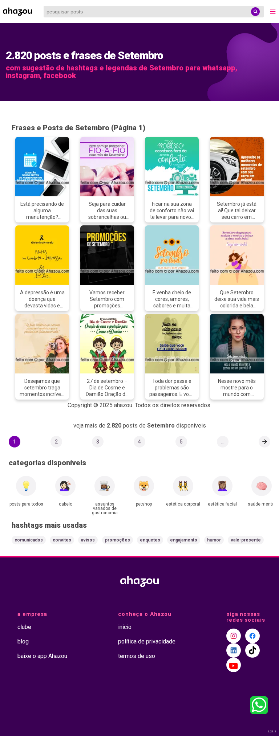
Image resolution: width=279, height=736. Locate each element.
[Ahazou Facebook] (252, 636)
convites (62, 540)
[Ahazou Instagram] (233, 636)
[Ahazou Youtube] (233, 665)
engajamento (183, 540)
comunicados (29, 540)
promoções (117, 540)
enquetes (150, 540)
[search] (255, 11)
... (223, 442)
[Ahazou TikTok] (252, 650)
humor (214, 540)
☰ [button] (273, 11)
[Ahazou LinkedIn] (233, 650)
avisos (88, 540)
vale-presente (246, 540)
